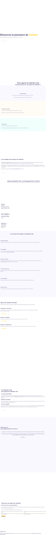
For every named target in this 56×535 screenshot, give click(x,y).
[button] (21, 314)
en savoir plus (4, 313)
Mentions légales (2, 534)
